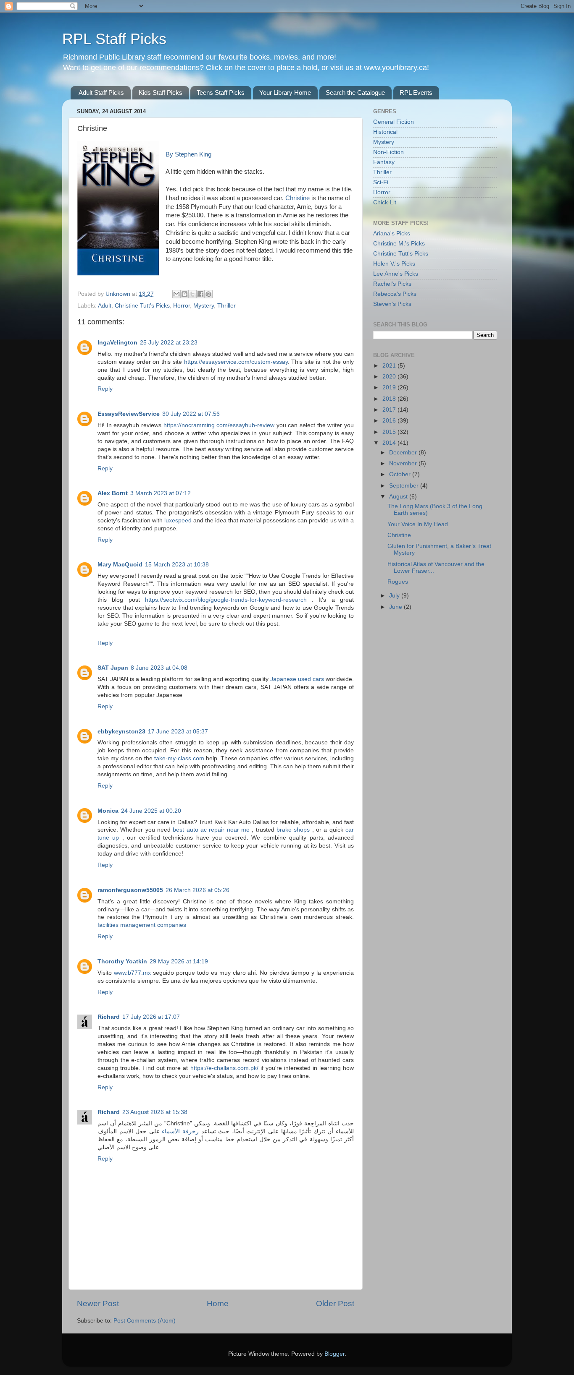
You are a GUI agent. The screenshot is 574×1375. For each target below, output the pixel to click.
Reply (105, 389)
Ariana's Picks (391, 233)
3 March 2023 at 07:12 (160, 493)
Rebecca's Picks (394, 294)
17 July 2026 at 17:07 (151, 1017)
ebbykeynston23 (121, 731)
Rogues (397, 582)
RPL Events (416, 92)
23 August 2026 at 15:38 (154, 1112)
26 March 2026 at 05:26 (197, 890)
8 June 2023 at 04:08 (159, 668)
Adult (104, 306)
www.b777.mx (132, 973)
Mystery (203, 306)
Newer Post (98, 1303)
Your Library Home (285, 92)
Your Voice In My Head (417, 524)
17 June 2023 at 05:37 (178, 731)
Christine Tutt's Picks (142, 306)
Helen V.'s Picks (394, 264)
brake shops (294, 830)
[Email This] (176, 294)
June (396, 607)
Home (218, 1303)
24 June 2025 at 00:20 (151, 811)
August (399, 496)
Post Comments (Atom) (144, 1321)
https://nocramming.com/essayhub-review (218, 425)
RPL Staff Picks (114, 38)
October (400, 474)
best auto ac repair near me (212, 830)
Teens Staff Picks (221, 92)
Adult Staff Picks (101, 92)
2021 (390, 366)
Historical (385, 132)
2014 (390, 443)
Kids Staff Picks (160, 92)
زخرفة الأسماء (180, 1131)
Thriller (226, 306)
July (395, 595)
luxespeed (178, 520)
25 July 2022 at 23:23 (168, 342)
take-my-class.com (179, 758)
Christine (298, 198)
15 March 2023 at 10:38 (177, 564)
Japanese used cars (297, 679)
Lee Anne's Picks (395, 274)
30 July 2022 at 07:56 (191, 414)
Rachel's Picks (392, 284)
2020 (390, 376)
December (404, 452)
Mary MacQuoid (119, 564)
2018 (390, 399)
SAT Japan (112, 668)
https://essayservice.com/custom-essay (236, 362)
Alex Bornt (112, 493)
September (404, 486)
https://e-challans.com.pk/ (224, 1068)
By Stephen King (188, 154)
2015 (390, 432)
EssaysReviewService (128, 414)
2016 (390, 420)
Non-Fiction (388, 152)
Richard (108, 1017)
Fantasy (384, 162)
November (404, 463)
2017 (390, 410)
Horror (181, 306)
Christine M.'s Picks (399, 243)
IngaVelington (117, 342)
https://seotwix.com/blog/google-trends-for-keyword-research (226, 600)
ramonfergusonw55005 (130, 890)
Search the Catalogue (355, 92)
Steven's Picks (392, 304)
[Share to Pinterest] (208, 294)
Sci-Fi (380, 182)
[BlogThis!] (184, 294)
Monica (107, 811)
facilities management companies (141, 925)
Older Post (335, 1303)
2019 (390, 387)
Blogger (334, 1354)
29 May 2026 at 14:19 (179, 961)
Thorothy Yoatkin (122, 961)
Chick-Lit (384, 202)
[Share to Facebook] (200, 294)
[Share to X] (192, 294)
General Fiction (393, 122)
